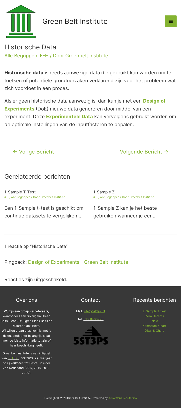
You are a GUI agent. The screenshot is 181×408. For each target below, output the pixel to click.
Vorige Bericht (33, 151)
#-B (6, 197)
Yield (154, 321)
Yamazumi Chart (154, 326)
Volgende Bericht (144, 151)
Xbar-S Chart (154, 330)
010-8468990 (93, 319)
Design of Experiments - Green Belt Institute (78, 262)
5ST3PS (13, 358)
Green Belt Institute (75, 21)
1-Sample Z (104, 191)
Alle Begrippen (20, 55)
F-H (44, 55)
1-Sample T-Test (20, 191)
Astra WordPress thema (122, 398)
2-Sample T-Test (154, 311)
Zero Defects (154, 316)
